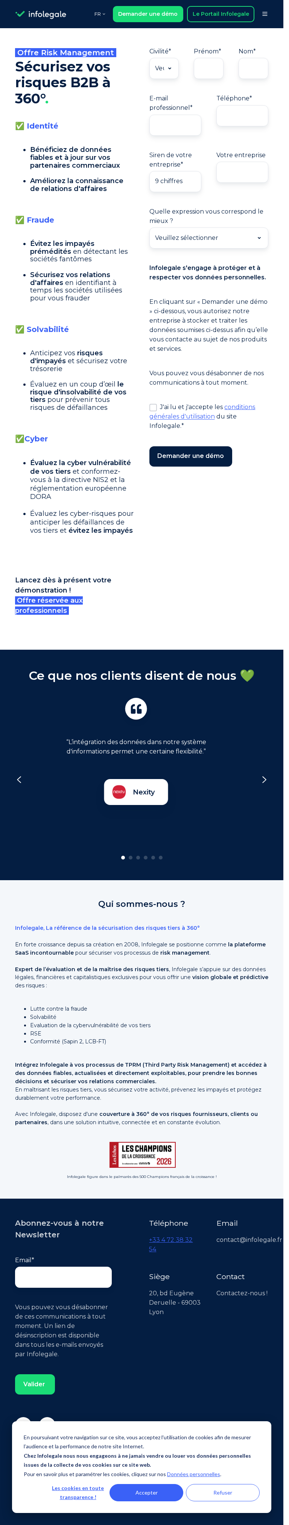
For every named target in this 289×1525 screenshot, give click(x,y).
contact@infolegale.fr (249, 1239)
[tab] (123, 858)
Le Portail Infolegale (221, 14)
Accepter (146, 1492)
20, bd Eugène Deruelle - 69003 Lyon (175, 1303)
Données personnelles (193, 1474)
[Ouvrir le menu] (265, 14)
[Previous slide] (19, 780)
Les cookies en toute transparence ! (78, 1493)
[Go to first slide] (264, 780)
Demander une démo (148, 14)
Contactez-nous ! (242, 1293)
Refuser (222, 1492)
